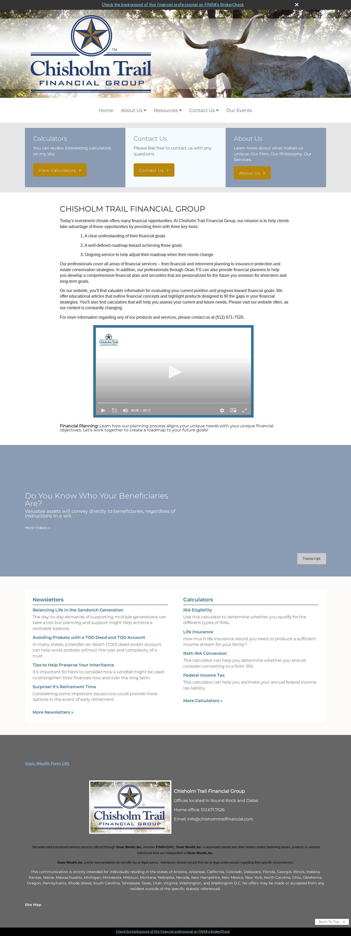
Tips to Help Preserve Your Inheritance (73, 665)
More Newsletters (53, 712)
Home (106, 110)
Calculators (198, 600)
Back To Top (329, 922)
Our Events (239, 110)
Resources (166, 110)
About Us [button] (249, 173)
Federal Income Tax (204, 675)
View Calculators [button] (57, 170)
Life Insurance (198, 631)
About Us (131, 110)
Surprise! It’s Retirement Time (64, 686)
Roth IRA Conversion (205, 653)
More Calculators (203, 700)
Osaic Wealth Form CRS (47, 763)
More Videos (37, 528)
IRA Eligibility (197, 610)
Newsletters (48, 600)
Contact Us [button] (151, 170)
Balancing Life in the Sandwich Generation (78, 610)
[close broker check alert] (297, 5)
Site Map (33, 904)
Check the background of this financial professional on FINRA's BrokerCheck (173, 4)
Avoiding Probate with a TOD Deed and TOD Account (89, 637)
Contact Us (202, 110)
